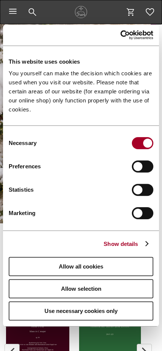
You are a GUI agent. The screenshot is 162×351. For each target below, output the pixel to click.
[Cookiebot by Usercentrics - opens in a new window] (120, 35)
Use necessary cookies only (81, 311)
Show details (121, 244)
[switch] (142, 166)
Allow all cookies (81, 266)
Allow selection (81, 288)
